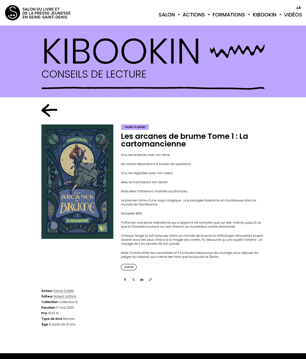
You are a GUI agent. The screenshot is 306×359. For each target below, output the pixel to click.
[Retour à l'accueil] (18, 12)
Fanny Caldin (63, 291)
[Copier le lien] (150, 279)
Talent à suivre (134, 127)
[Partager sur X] (133, 279)
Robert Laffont (65, 296)
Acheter (128, 267)
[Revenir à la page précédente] (49, 110)
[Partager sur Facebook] (125, 279)
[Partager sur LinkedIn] (142, 279)
